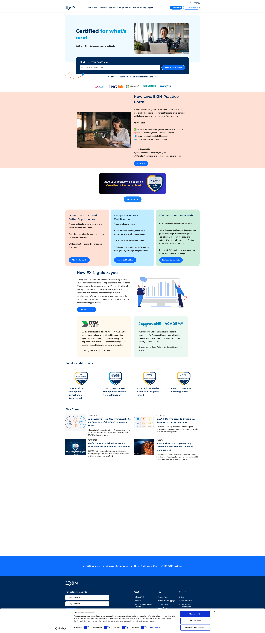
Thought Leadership (125, 7)
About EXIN (139, 597)
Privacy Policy (163, 597)
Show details (155, 628)
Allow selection (195, 621)
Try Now (140, 163)
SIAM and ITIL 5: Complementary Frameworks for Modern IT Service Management (175, 446)
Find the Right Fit (86, 309)
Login (196, 3)
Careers (138, 601)
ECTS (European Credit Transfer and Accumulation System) (143, 606)
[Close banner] (214, 611)
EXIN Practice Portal (191, 7)
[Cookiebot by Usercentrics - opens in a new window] (61, 629)
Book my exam (176, 7)
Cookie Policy (163, 604)
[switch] (107, 627)
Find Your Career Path (171, 260)
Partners (102, 7)
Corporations (112, 7)
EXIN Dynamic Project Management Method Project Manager (115, 391)
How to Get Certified (125, 260)
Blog (182, 597)
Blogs (145, 7)
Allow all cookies (195, 614)
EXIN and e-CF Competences (186, 605)
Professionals (92, 7)
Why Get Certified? (79, 260)
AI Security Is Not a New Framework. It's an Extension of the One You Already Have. (109, 422)
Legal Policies (163, 608)
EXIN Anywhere (186, 601)
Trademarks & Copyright (166, 601)
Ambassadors (137, 7)
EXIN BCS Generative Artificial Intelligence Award (148, 391)
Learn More (132, 199)
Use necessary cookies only (195, 627)
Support (150, 7)
